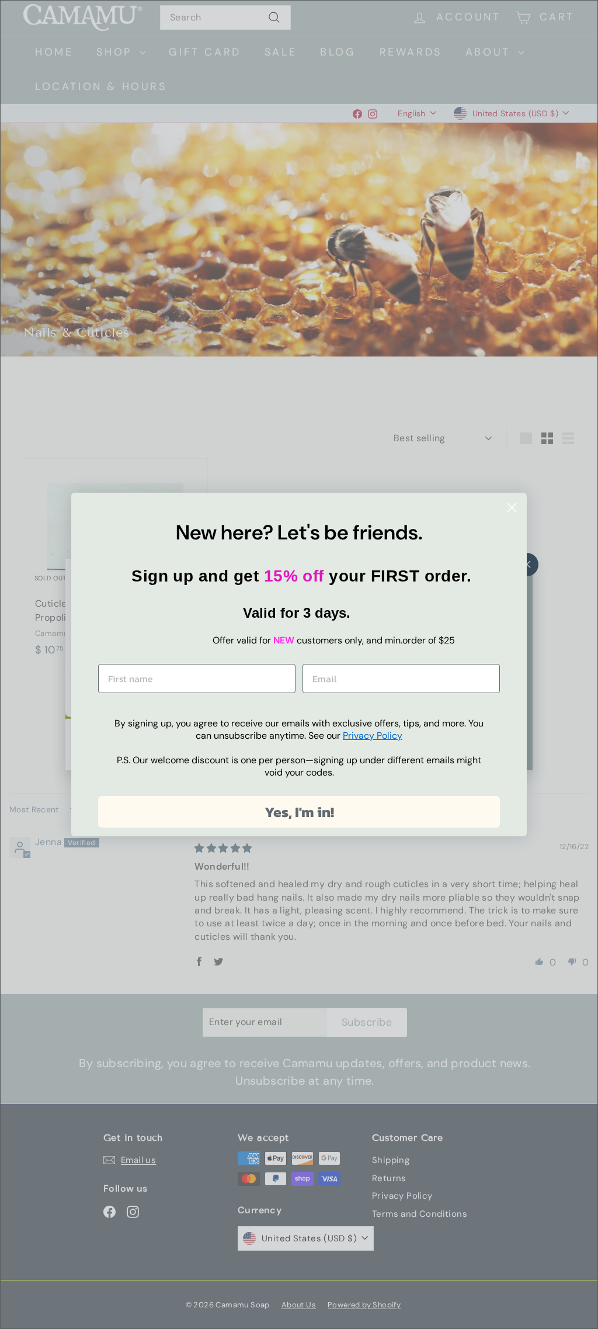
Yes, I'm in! (299, 812)
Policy (372, 735)
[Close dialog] (512, 507)
